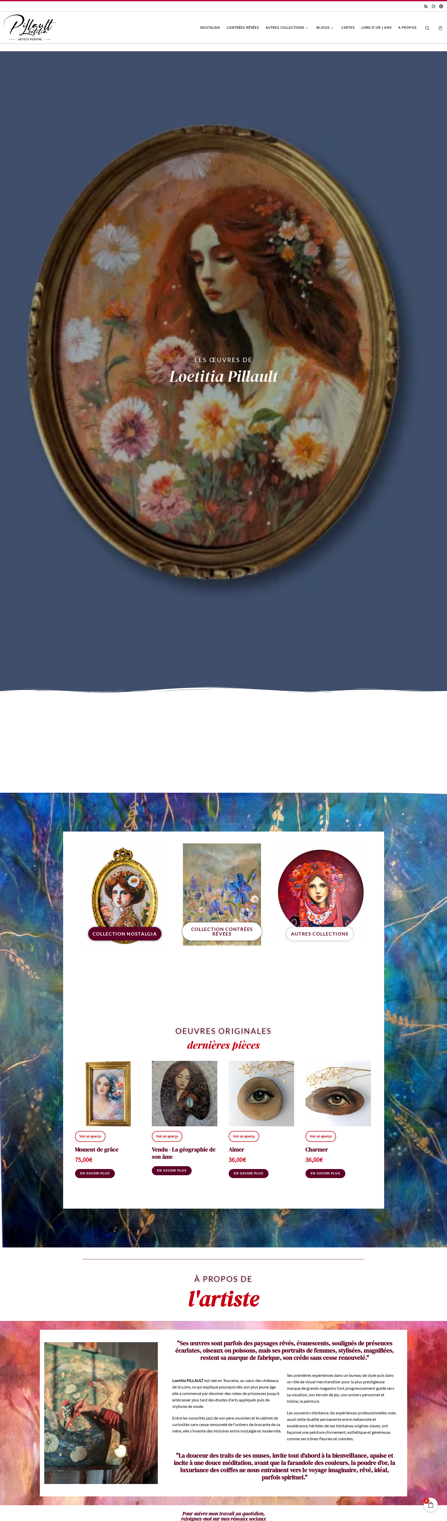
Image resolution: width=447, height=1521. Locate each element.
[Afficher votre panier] (440, 27)
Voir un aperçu (90, 1136)
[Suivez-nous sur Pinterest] (441, 6)
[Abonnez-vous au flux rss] (426, 6)
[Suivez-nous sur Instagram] (433, 6)
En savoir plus (95, 1173)
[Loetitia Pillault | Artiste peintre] (30, 26)
